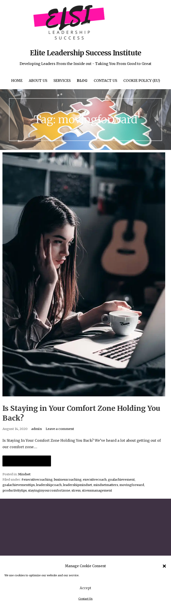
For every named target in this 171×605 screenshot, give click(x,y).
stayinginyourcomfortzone (49, 490)
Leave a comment (60, 429)
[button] (164, 566)
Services (62, 80)
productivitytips (14, 490)
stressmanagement (97, 490)
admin (36, 429)
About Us (38, 80)
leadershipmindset (77, 485)
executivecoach (95, 480)
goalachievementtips (18, 485)
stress (76, 490)
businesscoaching (67, 480)
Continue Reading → (27, 461)
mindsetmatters (105, 485)
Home (16, 80)
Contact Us (85, 598)
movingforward (131, 485)
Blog (82, 80)
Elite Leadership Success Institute (85, 52)
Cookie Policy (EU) (141, 80)
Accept (85, 588)
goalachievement (121, 480)
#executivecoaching (37, 480)
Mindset (24, 474)
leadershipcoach (49, 485)
